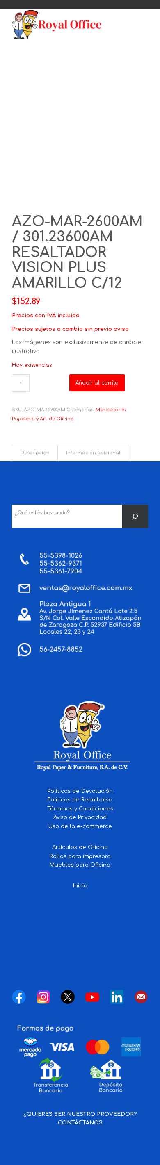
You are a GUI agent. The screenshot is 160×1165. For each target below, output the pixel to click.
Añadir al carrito (97, 383)
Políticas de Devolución (80, 791)
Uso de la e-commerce (80, 826)
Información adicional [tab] (93, 453)
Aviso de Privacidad (80, 817)
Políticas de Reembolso (80, 800)
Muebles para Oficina (80, 865)
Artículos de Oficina (80, 847)
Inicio (80, 886)
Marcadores (111, 409)
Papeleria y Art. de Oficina (43, 418)
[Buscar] (135, 516)
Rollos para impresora (80, 856)
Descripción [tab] (35, 453)
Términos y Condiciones (80, 809)
